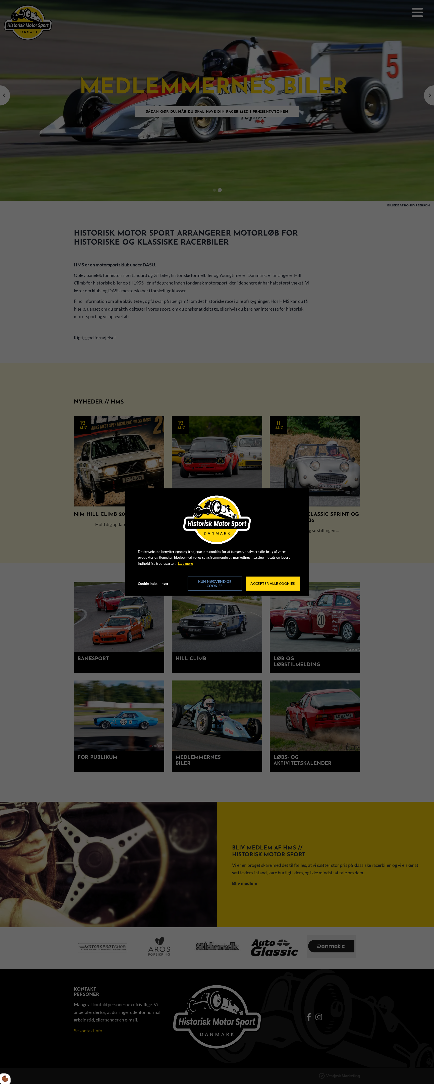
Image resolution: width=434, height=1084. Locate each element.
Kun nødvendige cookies (215, 583)
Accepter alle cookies (272, 584)
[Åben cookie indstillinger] (5, 1078)
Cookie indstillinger (153, 583)
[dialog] (217, 542)
